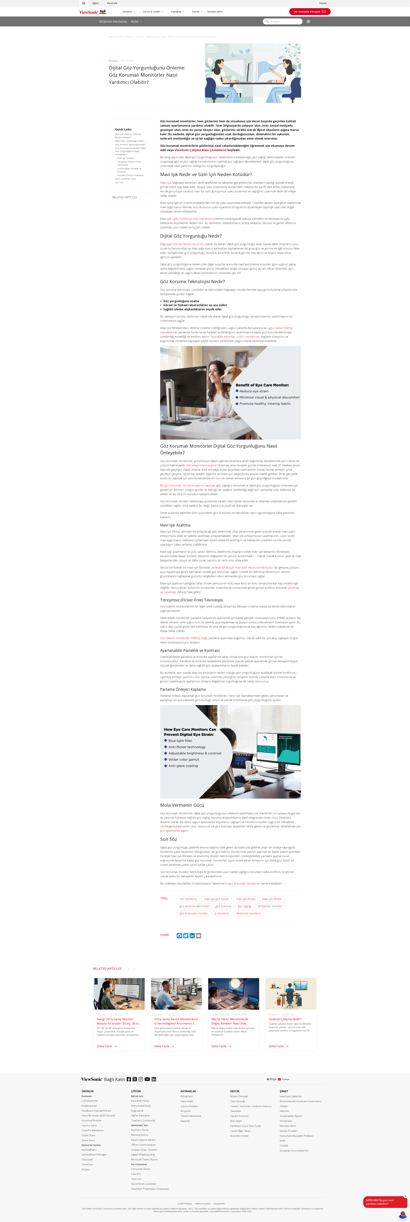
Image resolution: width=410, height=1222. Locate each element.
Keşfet (135, 21)
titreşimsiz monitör (270, 906)
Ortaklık (284, 1145)
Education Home (140, 1100)
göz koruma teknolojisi (194, 906)
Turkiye (285, 1079)
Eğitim (95, 3)
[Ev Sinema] (83, 3)
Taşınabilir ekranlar (222, 336)
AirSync (86, 1169)
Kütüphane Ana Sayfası (113, 21)
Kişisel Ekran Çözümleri (143, 1184)
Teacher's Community (143, 1120)
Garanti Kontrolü (239, 1116)
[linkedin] (155, 1079)
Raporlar (185, 1121)
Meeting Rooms (139, 1135)
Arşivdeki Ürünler (239, 1136)
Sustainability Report (291, 1116)
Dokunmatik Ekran (141, 1105)
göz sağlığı (244, 906)
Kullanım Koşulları (203, 1203)
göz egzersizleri (170, 830)
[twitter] (136, 1079)
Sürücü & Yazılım (151, 11)
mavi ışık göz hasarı (216, 899)
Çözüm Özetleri (189, 1106)
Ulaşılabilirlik (219, 1203)
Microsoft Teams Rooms (144, 1159)
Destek (323, 3)
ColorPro (136, 1174)
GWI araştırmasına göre (201, 465)
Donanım (127, 11)
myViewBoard (89, 1149)
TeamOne (87, 1164)
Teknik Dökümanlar (191, 1116)
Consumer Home (140, 1169)
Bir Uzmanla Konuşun (307, 11)
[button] (128, 969)
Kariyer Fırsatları (288, 1131)
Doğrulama (137, 1110)
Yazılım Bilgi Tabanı (240, 1131)
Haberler (284, 1111)
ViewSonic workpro (248, 913)
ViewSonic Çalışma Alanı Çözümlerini (201, 150)
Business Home (139, 1130)
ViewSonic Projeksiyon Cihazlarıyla (149, 1188)
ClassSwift (87, 1159)
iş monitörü (222, 913)
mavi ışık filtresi (245, 899)
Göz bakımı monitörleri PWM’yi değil (183, 638)
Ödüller (284, 1106)
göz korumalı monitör (194, 913)
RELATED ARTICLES (124, 197)
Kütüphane (187, 1096)
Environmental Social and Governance (301, 1101)
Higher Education (140, 1115)
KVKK (283, 1140)
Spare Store (88, 1140)
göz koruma (223, 906)
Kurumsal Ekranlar (92, 1120)
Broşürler (186, 1111)
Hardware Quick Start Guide (245, 1126)
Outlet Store (88, 1135)
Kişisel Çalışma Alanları (143, 1140)
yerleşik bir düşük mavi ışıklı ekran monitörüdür (242, 567)
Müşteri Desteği (239, 1096)
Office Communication (143, 1144)
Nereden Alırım (215, 11)
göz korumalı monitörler (244, 883)
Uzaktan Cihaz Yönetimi (144, 1149)
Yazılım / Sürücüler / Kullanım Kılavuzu (251, 1106)
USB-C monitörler (247, 336)
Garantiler (235, 1111)
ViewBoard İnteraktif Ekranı (96, 1110)
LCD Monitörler (90, 1100)
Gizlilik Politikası (185, 1203)
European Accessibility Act (294, 1150)
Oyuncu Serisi (89, 1125)
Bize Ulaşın (236, 1121)
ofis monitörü (188, 899)
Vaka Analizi (187, 1101)
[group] (119, 1014)
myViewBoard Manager (94, 1154)
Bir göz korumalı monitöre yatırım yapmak (187, 485)
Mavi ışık (165, 183)
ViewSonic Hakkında (290, 1096)
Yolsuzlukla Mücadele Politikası (296, 1136)
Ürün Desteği (237, 1101)
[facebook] (130, 1079)
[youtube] (148, 1079)
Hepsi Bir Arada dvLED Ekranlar (98, 1115)
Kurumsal (112, 3)
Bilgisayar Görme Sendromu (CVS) (182, 244)
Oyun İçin (136, 1179)
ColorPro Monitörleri (93, 1130)
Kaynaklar (176, 11)
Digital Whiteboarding (143, 1154)
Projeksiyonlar (89, 1105)
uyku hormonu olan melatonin (192, 219)
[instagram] (141, 1079)
